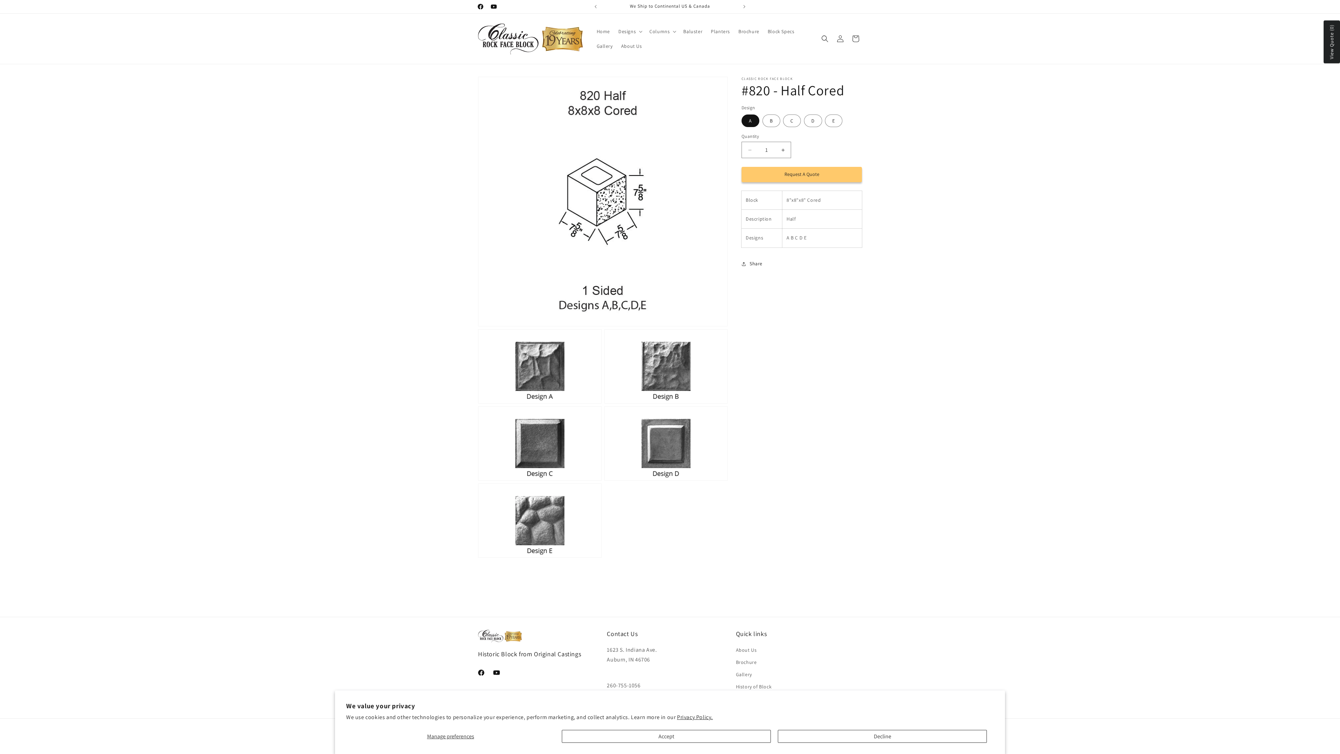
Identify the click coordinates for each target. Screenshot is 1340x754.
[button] (629, 31)
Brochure (746, 662)
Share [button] (756, 263)
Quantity (750, 136)
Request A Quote (801, 174)
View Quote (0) (1331, 42)
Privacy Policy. (695, 717)
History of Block (754, 686)
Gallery (744, 674)
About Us (746, 650)
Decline (882, 736)
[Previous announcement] (595, 6)
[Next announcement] (744, 6)
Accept (666, 736)
